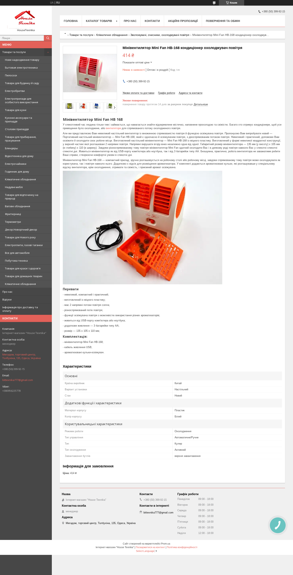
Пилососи (11, 75)
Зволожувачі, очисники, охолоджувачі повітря (159, 34)
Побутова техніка (16, 260)
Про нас (7, 291)
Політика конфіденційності (182, 547)
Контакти (152, 21)
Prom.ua (165, 543)
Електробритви (15, 91)
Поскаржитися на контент (150, 547)
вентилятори (113, 128)
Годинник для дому (17, 171)
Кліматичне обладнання (20, 179)
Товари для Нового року (20, 237)
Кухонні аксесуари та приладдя (18, 119)
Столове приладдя (17, 129)
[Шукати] (48, 38)
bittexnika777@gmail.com (17, 380)
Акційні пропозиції (183, 21)
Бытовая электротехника (21, 67)
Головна (71, 21)
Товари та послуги (14, 52)
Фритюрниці (13, 214)
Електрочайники (15, 164)
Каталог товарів (99, 21)
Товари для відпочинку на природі (21, 196)
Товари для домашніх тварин (23, 276)
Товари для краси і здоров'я (22, 268)
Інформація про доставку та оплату (20, 309)
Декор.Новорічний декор (21, 229)
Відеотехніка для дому (19, 156)
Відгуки (7, 299)
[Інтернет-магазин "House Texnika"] (26, 18)
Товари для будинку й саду (22, 83)
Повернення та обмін (223, 21)
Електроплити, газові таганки (24, 245)
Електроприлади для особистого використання (21, 100)
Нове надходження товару (22, 60)
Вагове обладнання (17, 206)
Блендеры (11, 148)
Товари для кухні (15, 110)
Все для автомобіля (17, 253)
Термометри (13, 222)
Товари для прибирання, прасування (20, 138)
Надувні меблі (14, 187)
